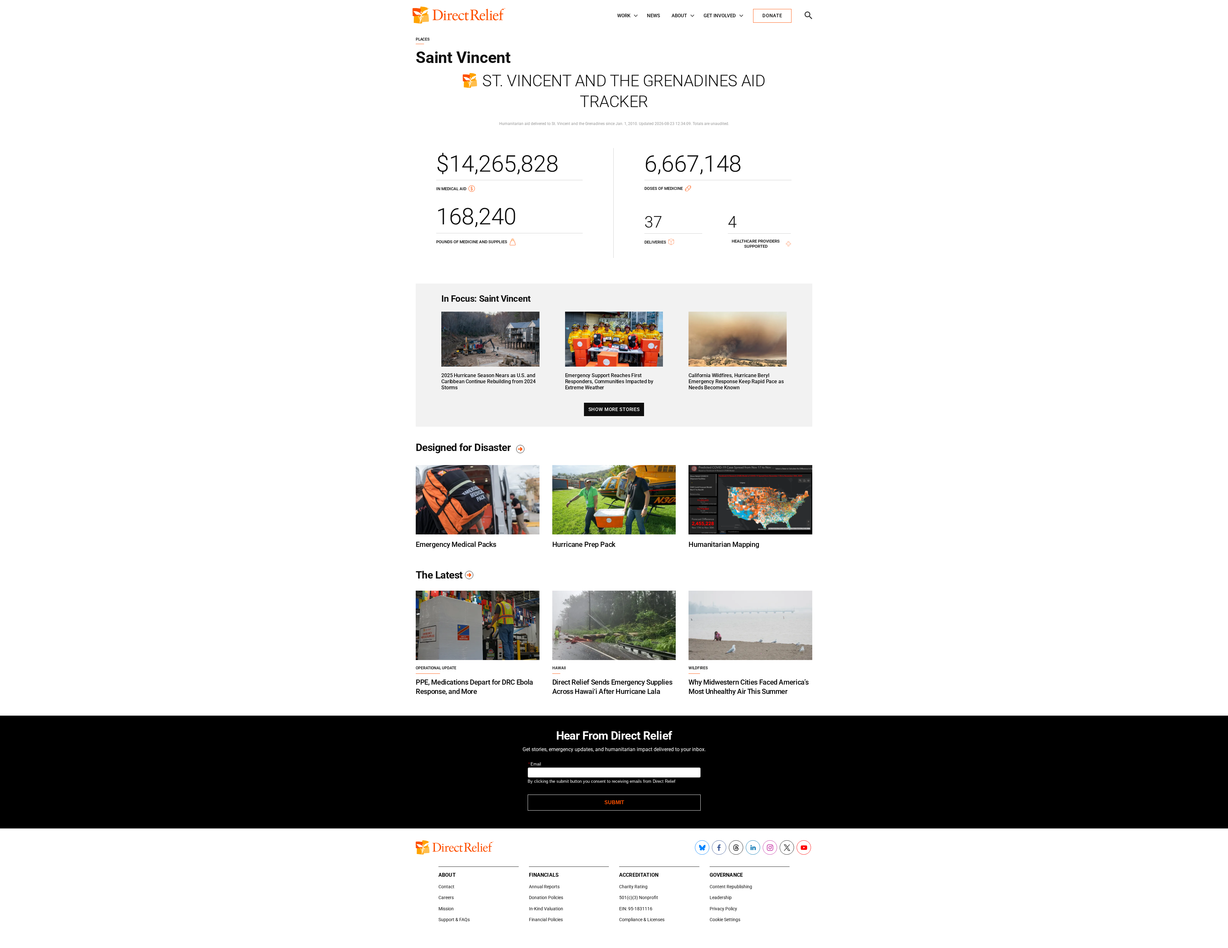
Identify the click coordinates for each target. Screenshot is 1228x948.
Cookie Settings (725, 919)
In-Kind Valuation (546, 908)
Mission (446, 908)
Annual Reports (544, 886)
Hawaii (559, 668)
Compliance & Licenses (642, 919)
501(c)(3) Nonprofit (638, 897)
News (653, 16)
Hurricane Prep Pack (584, 544)
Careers (446, 897)
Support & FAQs (454, 919)
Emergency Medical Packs (456, 544)
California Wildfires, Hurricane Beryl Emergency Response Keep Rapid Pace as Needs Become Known (736, 381)
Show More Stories (614, 409)
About (679, 16)
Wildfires (698, 668)
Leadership (721, 897)
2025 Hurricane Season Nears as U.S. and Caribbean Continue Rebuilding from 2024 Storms (488, 381)
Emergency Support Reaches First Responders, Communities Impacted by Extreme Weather (609, 381)
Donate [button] (772, 16)
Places (422, 39)
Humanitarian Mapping (724, 544)
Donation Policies (546, 897)
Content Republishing (731, 886)
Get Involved (720, 16)
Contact (446, 886)
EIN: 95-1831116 (635, 908)
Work (623, 16)
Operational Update (436, 668)
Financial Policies (546, 919)
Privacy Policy (723, 908)
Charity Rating (633, 886)
